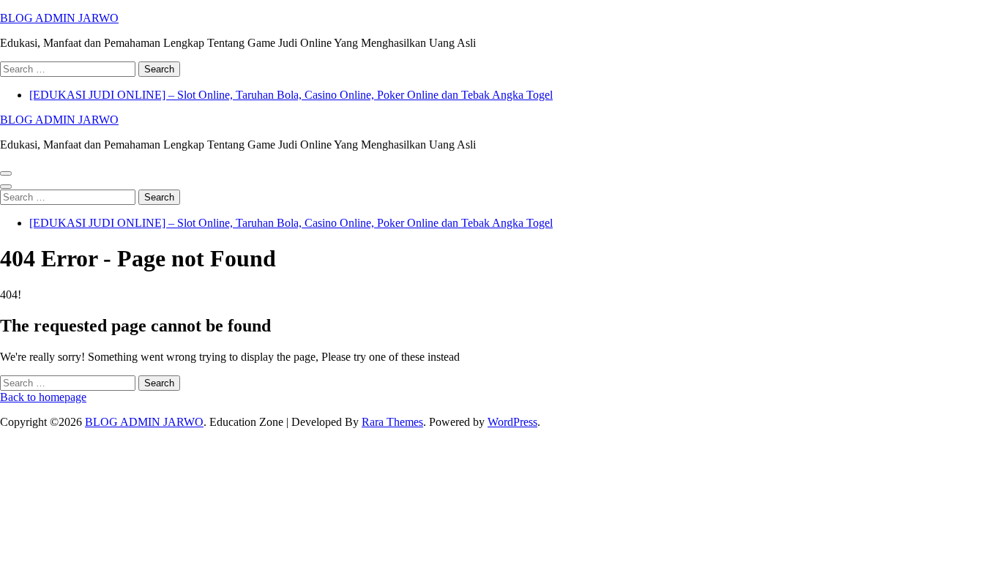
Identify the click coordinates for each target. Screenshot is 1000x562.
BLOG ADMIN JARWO (59, 18)
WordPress (512, 422)
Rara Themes (392, 422)
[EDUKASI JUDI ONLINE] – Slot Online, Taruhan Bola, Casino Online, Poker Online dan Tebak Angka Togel (291, 95)
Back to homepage (43, 397)
